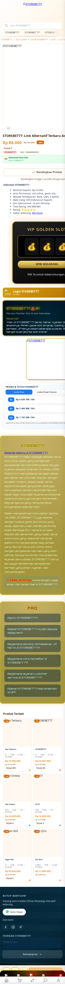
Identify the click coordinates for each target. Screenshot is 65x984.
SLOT (53, 39)
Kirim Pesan (16, 912)
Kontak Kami (9, 947)
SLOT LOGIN (21, 39)
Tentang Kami (10, 942)
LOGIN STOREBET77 (39, 39)
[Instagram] (13, 927)
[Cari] (6, 25)
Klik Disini (37, 213)
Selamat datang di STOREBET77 (26, 453)
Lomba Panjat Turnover (47, 392)
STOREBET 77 (32, 32)
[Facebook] (5, 927)
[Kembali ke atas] (58, 961)
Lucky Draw (19, 392)
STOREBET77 (12, 32)
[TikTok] (21, 927)
